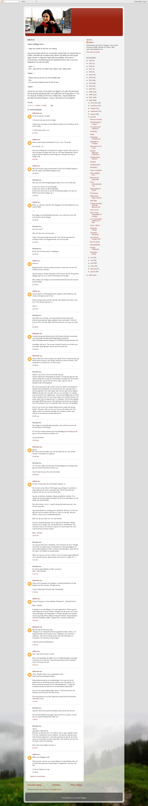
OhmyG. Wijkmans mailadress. (95, 152)
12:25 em (35, 416)
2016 (91, 72)
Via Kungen (94, 193)
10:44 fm (35, 173)
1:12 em (35, 574)
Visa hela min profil (92, 52)
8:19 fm (35, 748)
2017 (91, 69)
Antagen (93, 162)
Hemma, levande (96, 119)
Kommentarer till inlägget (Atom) (51, 789)
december (94, 103)
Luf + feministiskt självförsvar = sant (96, 220)
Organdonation (95, 164)
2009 (91, 92)
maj (92, 260)
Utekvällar (93, 200)
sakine (34, 139)
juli (92, 117)
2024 (91, 60)
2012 (91, 83)
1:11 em (35, 560)
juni (92, 257)
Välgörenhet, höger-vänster (95, 197)
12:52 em (35, 535)
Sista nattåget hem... (95, 174)
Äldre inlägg (76, 785)
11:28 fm (35, 220)
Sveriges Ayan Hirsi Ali (95, 158)
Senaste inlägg (34, 785)
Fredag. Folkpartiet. (94, 248)
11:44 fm (35, 284)
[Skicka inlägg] (51, 105)
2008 (91, 94)
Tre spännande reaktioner (95, 127)
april (92, 263)
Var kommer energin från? (95, 238)
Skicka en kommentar (37, 776)
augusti (93, 114)
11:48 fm (35, 327)
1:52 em (35, 645)
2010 (91, 89)
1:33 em (35, 620)
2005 (91, 275)
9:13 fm (35, 133)
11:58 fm (35, 772)
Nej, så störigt (95, 242)
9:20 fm (35, 159)
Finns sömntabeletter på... (96, 184)
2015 (91, 75)
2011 (91, 86)
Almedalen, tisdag (94, 253)
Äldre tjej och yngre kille (94, 178)
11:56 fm (35, 365)
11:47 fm (35, 309)
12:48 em (35, 474)
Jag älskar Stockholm (94, 233)
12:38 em (35, 456)
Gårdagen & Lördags (94, 142)
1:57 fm (35, 701)
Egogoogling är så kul (95, 189)
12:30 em (35, 440)
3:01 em (35, 665)
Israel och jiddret (96, 170)
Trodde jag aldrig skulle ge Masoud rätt (96, 205)
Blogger (83, 798)
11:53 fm (35, 349)
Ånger (92, 134)
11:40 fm (35, 242)
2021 (91, 63)
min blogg (69, 431)
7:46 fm (35, 719)
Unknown (35, 113)
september (94, 111)
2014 (91, 77)
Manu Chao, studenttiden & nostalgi (96, 214)
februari (93, 269)
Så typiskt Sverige (93, 229)
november (94, 105)
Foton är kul (94, 210)
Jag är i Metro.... (95, 225)
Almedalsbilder (95, 245)
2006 (91, 100)
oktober (93, 108)
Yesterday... (94, 131)
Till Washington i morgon (95, 123)
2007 (91, 97)
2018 (91, 66)
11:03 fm (35, 195)
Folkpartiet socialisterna (95, 138)
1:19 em (35, 592)
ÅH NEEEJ (93, 167)
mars (92, 266)
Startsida (56, 785)
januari (93, 271)
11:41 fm (35, 254)
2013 (91, 80)
